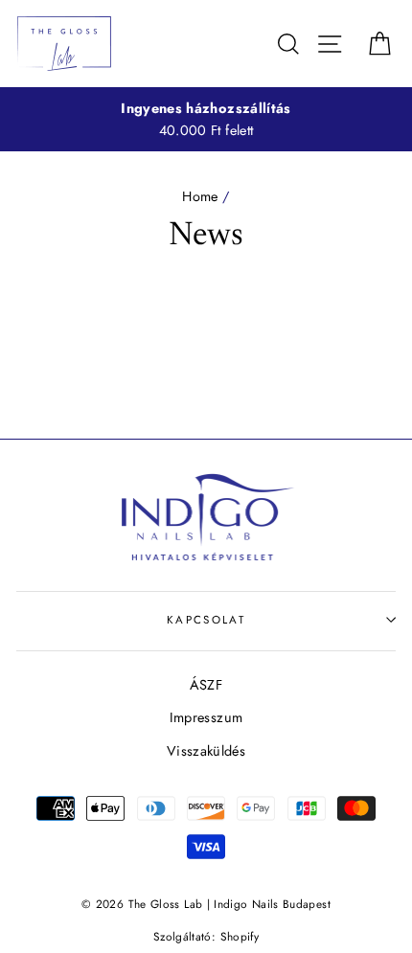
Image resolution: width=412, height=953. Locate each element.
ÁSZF (206, 684)
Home (199, 196)
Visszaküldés (206, 750)
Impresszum (206, 717)
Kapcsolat (206, 619)
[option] (206, 120)
